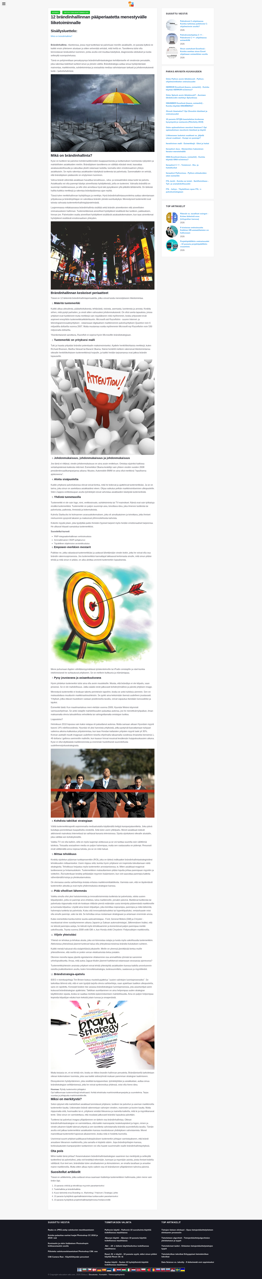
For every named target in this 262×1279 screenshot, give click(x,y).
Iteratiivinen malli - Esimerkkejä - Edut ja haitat (187, 143)
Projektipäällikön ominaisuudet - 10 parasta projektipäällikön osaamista (194, 244)
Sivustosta (93, 1274)
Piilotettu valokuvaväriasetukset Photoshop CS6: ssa (73, 1251)
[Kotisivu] (131, 4)
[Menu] (3, 3)
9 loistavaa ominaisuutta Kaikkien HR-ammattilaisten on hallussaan (194, 230)
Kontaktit (103, 1274)
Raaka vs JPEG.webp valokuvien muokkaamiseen (71, 1230)
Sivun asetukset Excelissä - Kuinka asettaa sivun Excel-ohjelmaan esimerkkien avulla (194, 51)
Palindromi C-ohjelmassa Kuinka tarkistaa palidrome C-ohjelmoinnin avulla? (194, 24)
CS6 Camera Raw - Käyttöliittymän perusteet (68, 1257)
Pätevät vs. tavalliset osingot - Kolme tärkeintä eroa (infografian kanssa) (194, 216)
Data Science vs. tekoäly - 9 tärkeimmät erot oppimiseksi (187, 1262)
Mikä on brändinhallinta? (61, 36)
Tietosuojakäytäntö (116, 1274)
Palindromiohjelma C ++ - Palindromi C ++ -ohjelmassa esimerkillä (193, 37)
